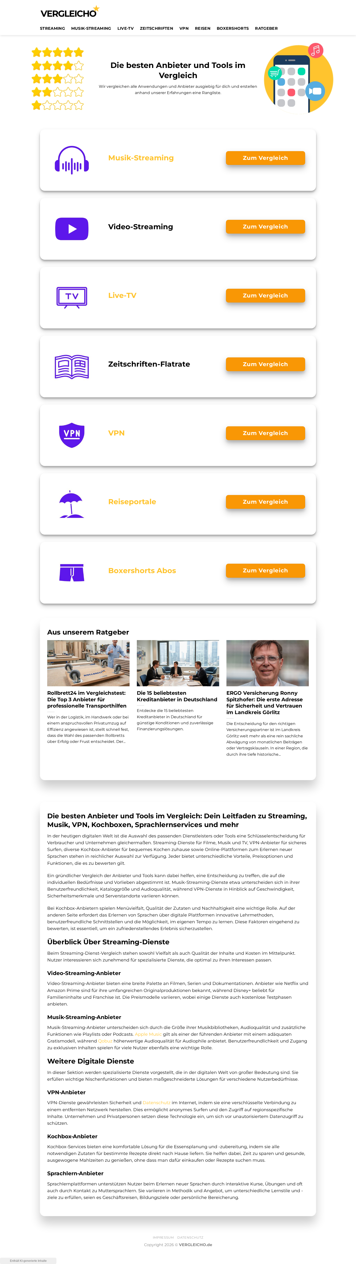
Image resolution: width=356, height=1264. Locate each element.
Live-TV (125, 28)
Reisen (202, 28)
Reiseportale (132, 501)
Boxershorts (233, 28)
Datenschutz (156, 1102)
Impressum (163, 1237)
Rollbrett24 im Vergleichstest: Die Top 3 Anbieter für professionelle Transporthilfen (87, 699)
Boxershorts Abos (142, 570)
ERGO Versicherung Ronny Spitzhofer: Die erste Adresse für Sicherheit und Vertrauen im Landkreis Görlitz (264, 702)
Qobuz (105, 1040)
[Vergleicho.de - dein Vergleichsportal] (70, 10)
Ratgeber (266, 28)
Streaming (52, 28)
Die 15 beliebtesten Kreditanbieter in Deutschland (177, 696)
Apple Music (148, 1034)
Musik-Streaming (91, 28)
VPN (184, 28)
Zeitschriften (156, 28)
